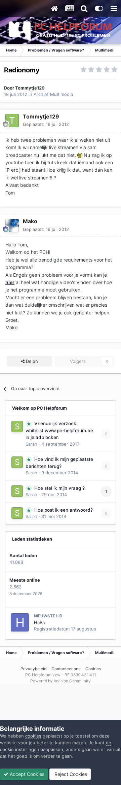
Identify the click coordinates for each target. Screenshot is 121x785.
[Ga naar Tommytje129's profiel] (12, 120)
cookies (33, 736)
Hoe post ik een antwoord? (63, 510)
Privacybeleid (33, 668)
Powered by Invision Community (60, 680)
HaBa (39, 622)
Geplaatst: (46, 124)
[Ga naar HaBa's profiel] (20, 622)
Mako (30, 221)
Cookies (93, 668)
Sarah (31, 444)
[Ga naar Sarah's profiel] (17, 426)
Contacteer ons (65, 668)
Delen (31, 361)
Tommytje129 (30, 88)
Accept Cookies (26, 774)
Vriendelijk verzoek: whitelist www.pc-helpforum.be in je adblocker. (59, 430)
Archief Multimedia (53, 94)
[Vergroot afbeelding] (79, 155)
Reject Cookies (70, 774)
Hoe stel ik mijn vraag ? (59, 488)
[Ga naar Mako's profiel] (12, 225)
